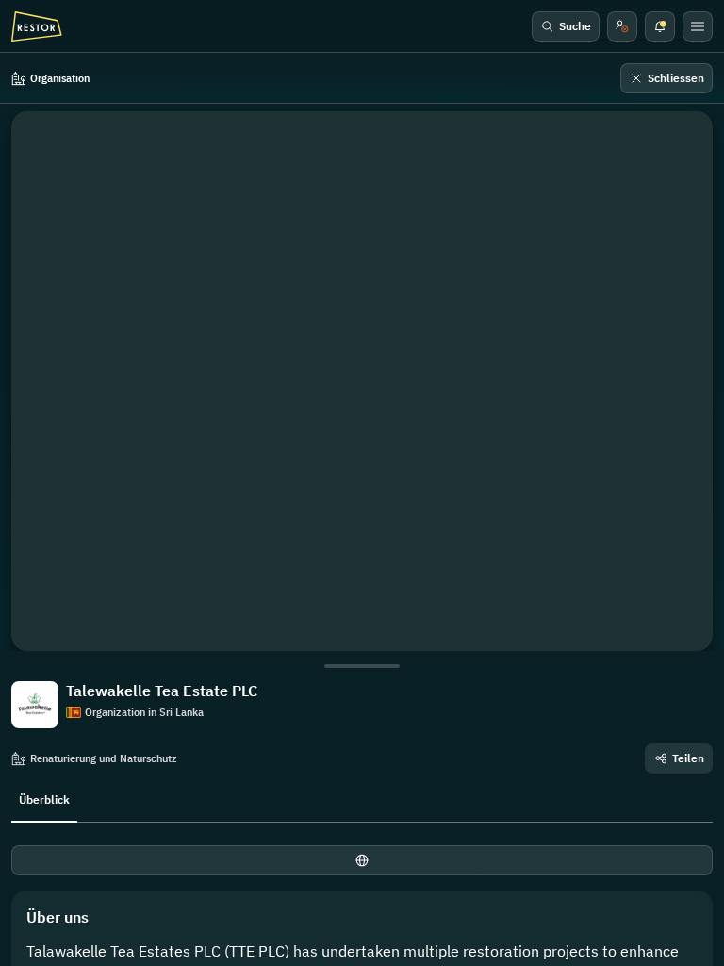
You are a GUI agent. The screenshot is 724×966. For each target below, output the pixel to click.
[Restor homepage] (36, 26)
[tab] (44, 798)
